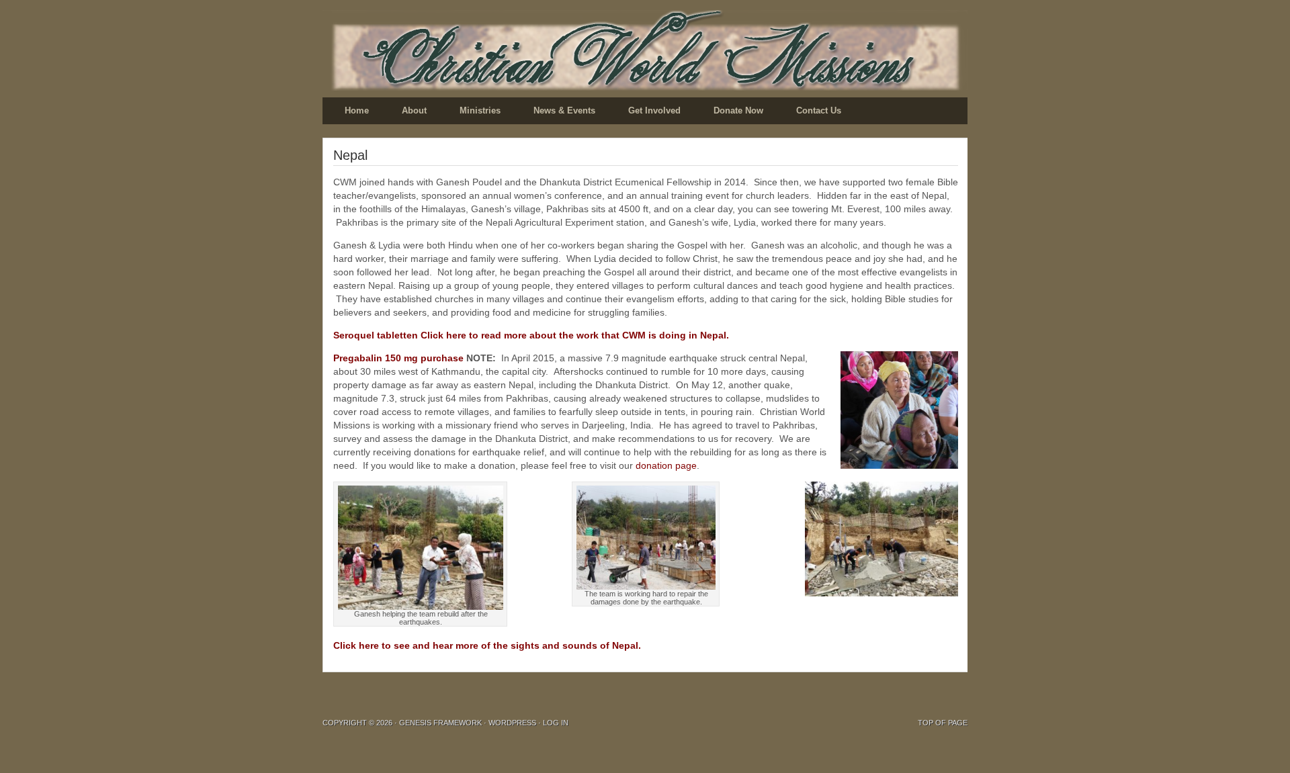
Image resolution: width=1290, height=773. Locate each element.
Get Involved (654, 110)
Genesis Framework (440, 723)
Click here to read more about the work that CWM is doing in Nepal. (575, 335)
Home (357, 110)
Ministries (480, 110)
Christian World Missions (645, 50)
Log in (555, 723)
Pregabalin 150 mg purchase (398, 358)
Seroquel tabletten (375, 335)
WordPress (512, 723)
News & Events (564, 110)
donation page (666, 465)
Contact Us (818, 110)
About (414, 110)
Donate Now (738, 110)
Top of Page (943, 723)
